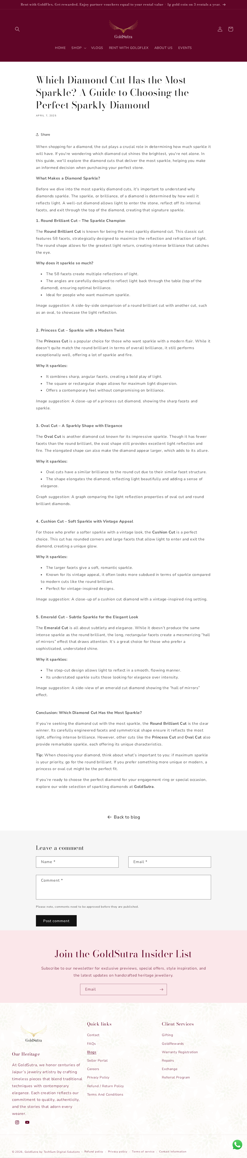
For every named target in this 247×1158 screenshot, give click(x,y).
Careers (93, 1069)
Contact (93, 1035)
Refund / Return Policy (105, 1086)
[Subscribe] (161, 989)
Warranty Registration (180, 1052)
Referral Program (176, 1077)
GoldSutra (31, 1152)
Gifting (167, 1035)
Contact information (172, 1151)
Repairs (168, 1060)
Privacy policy (117, 1151)
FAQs (91, 1043)
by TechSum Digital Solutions (59, 1152)
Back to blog (127, 817)
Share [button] (45, 134)
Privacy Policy (98, 1077)
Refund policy (93, 1151)
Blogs (91, 1052)
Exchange (169, 1069)
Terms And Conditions (105, 1094)
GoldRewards (173, 1043)
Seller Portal (97, 1060)
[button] (17, 29)
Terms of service (143, 1151)
